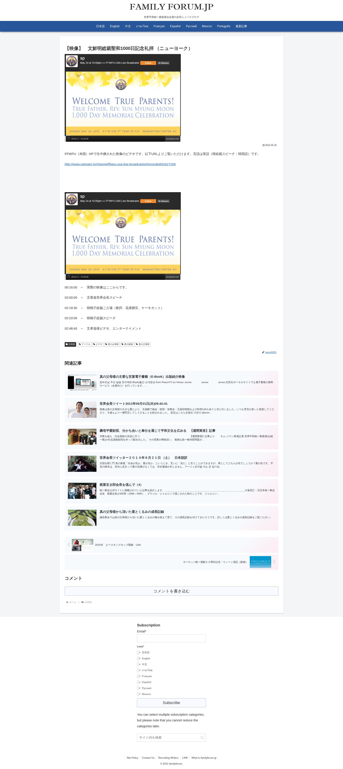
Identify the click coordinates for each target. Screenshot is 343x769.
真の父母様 (144, 344)
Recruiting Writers (168, 757)
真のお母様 (113, 344)
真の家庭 (128, 344)
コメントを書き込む (171, 591)
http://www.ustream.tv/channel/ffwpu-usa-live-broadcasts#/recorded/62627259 (120, 164)
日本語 (72, 344)
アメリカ (86, 344)
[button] (202, 738)
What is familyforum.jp (204, 757)
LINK (185, 757)
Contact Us (148, 757)
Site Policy (132, 757)
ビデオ (99, 344)
